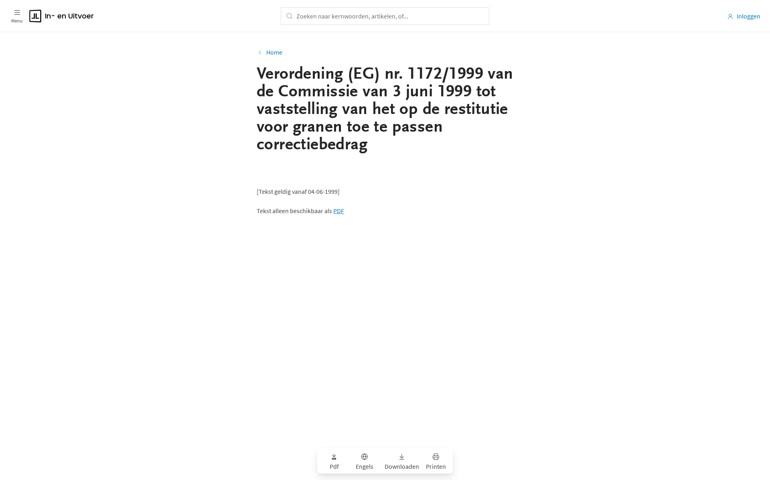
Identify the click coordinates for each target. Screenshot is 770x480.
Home (274, 52)
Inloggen (748, 16)
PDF (338, 211)
